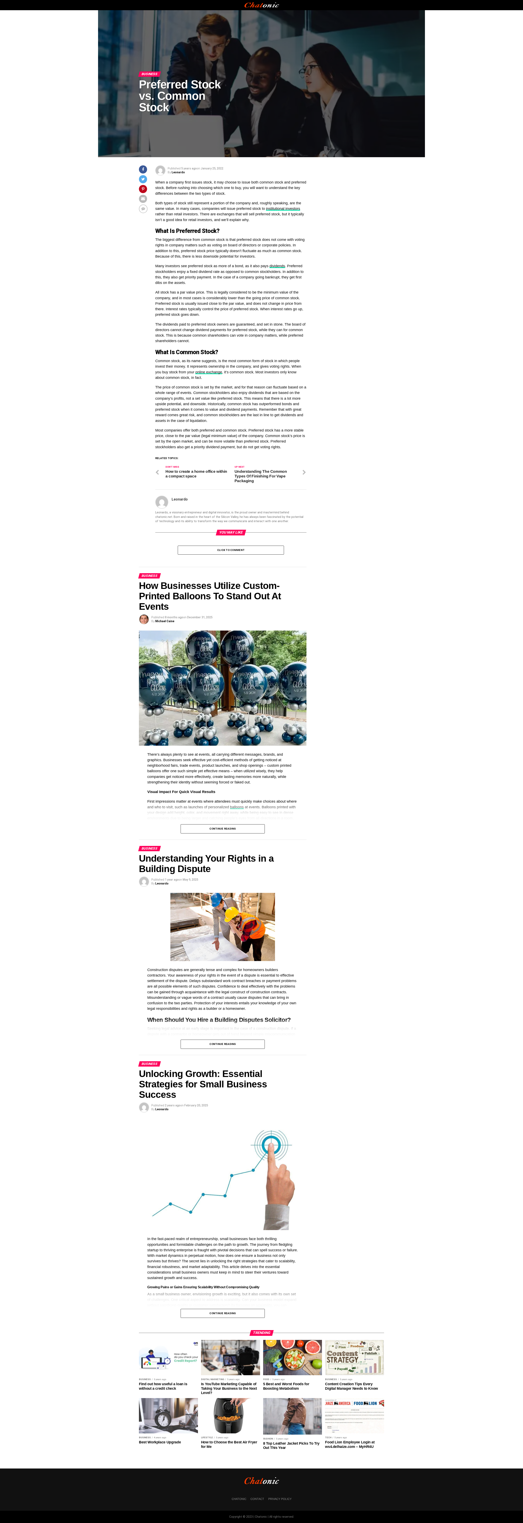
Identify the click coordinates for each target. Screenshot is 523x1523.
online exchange (208, 372)
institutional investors (283, 209)
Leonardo (178, 172)
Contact (257, 1499)
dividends (277, 266)
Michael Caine (164, 621)
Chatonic (239, 1499)
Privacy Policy (280, 1499)
